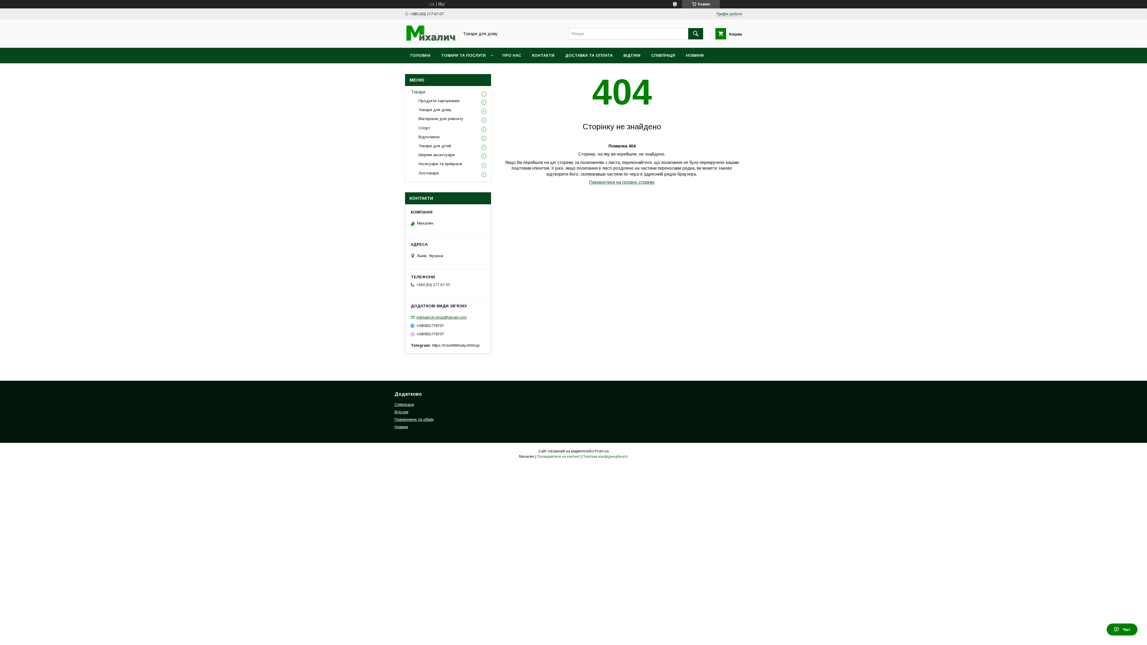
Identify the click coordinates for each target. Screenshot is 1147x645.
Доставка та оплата (589, 55)
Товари (418, 92)
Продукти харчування (438, 101)
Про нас (511, 55)
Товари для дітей (434, 146)
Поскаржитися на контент (558, 456)
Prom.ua (602, 451)
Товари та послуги (463, 55)
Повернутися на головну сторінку (622, 182)
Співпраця (663, 55)
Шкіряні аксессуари (436, 155)
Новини (695, 55)
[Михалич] (430, 40)
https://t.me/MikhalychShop (456, 345)
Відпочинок (429, 137)
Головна (420, 55)
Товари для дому (434, 110)
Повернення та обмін (414, 419)
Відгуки (631, 55)
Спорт (424, 128)
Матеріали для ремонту (440, 118)
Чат (1126, 629)
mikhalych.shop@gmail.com (441, 317)
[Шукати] (695, 33)
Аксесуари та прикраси (440, 164)
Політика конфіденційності (605, 456)
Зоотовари (428, 173)
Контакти (543, 55)
